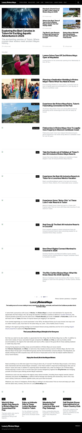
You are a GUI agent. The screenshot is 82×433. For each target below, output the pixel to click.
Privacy (77, 425)
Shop (38, 2)
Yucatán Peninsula (65, 314)
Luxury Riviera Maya (9, 2)
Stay (42, 2)
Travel (78, 21)
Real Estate (31, 2)
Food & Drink (23, 2)
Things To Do (49, 2)
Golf (65, 2)
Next (44, 297)
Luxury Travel (58, 2)
